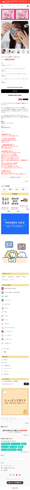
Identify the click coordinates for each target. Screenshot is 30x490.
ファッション (8, 300)
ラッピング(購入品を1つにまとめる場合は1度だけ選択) (13, 68)
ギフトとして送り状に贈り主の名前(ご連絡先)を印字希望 (13, 73)
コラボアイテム (8, 339)
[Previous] (2, 35)
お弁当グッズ (8, 343)
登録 (26, 383)
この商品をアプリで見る (15, 177)
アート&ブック (8, 335)
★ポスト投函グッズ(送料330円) (12, 292)
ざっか (6, 308)
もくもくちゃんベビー (10, 327)
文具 (6, 312)
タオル (6, 315)
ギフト (6, 319)
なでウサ (7, 323)
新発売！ (7, 296)
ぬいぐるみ (7, 304)
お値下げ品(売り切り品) (10, 288)
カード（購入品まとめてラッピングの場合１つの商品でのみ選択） (14, 79)
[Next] (28, 35)
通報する (26, 181)
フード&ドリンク (9, 331)
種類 (2, 63)
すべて (4, 189)
